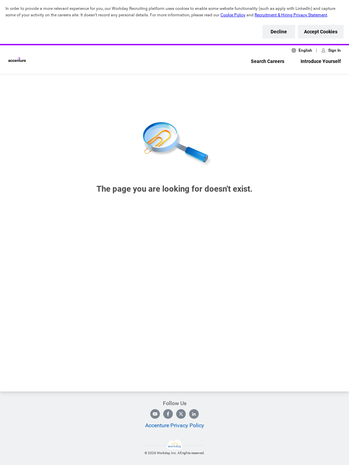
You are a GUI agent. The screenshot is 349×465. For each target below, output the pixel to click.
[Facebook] (168, 414)
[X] (181, 414)
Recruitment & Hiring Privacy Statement (291, 15)
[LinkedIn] (194, 414)
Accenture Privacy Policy (174, 425)
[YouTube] (155, 414)
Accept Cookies (320, 31)
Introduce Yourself (321, 61)
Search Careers (267, 61)
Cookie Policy (233, 15)
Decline (279, 31)
